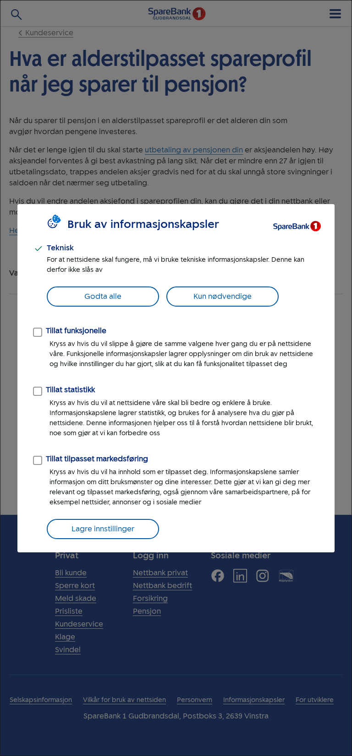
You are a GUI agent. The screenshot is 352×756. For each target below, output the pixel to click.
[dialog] (176, 378)
